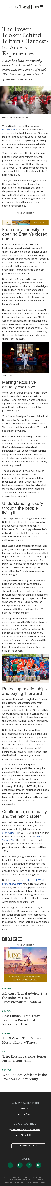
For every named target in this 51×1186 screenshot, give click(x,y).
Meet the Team (24, 1114)
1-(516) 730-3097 (25, 1135)
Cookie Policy (8, 1182)
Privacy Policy (19, 1182)
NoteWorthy (9, 129)
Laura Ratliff (10, 79)
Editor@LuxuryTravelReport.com (25, 1130)
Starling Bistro (10, 833)
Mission (24, 1109)
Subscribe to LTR (28, 1146)
